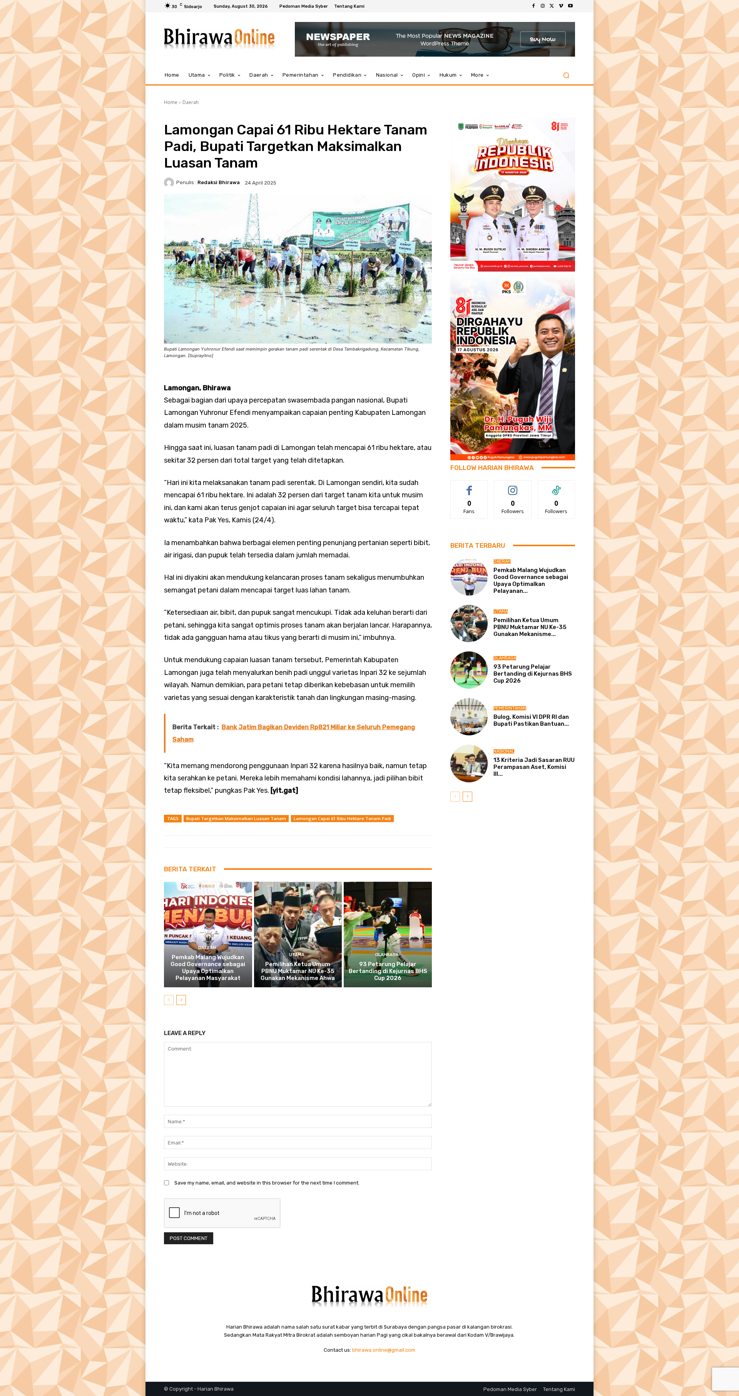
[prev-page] (169, 1000)
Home (170, 102)
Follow (513, 486)
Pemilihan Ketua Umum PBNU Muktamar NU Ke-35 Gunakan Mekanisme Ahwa (298, 971)
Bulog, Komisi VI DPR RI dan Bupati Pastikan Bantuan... (531, 720)
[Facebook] (533, 6)
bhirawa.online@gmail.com (383, 1350)
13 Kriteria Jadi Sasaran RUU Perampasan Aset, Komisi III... (534, 767)
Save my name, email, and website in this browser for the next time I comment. (266, 1183)
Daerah (190, 102)
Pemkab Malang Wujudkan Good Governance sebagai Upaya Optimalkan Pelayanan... (530, 580)
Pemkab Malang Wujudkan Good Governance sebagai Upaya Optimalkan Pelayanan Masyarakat (208, 968)
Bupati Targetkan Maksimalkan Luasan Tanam (236, 818)
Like (469, 486)
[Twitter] (552, 6)
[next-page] (181, 1000)
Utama (296, 955)
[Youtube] (570, 6)
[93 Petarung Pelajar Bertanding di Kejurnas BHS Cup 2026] (388, 934)
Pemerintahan (509, 708)
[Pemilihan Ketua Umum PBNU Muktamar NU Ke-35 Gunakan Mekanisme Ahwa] (298, 934)
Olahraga (387, 955)
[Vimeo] (561, 6)
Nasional (503, 751)
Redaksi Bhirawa (218, 182)
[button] (566, 75)
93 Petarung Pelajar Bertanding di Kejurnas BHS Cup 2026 (388, 971)
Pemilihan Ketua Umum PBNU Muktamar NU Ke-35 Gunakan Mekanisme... (530, 627)
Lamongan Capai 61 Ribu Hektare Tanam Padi (342, 818)
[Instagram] (542, 6)
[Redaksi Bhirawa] (170, 183)
